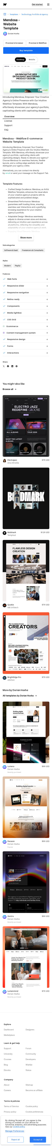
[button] (48, 4)
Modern (7, 266)
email (7, 173)
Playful (17, 266)
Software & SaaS (11, 250)
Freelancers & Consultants (32, 250)
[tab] (26, 116)
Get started (37, 4)
